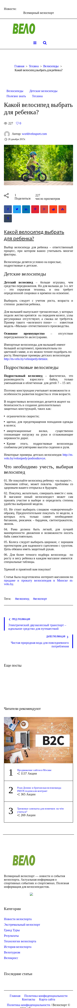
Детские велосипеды (43, 91)
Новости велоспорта (18, 919)
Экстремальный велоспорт (22, 924)
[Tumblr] (8, 218)
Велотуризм (12, 952)
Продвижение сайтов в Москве (34, 770)
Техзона (33, 66)
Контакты (28, 999)
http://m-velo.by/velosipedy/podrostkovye (38, 456)
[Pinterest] (35, 209)
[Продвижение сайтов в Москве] (38, 739)
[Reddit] (53, 209)
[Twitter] (17, 209)
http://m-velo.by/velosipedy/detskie (25, 359)
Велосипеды (51, 66)
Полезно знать (16, 96)
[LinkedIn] (26, 209)
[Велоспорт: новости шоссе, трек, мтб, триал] (38, 29)
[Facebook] (8, 209)
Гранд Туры (12, 930)
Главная (19, 66)
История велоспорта (17, 946)
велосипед (22, 598)
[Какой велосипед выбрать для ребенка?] (38, 164)
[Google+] (44, 209)
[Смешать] (62, 209)
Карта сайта (47, 999)
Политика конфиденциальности (46, 995)
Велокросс (11, 958)
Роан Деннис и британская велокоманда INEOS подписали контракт (39, 789)
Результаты (11, 935)
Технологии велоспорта (20, 941)
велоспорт (40, 598)
